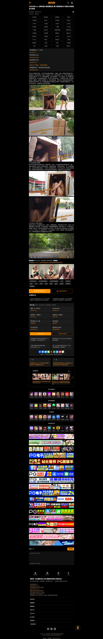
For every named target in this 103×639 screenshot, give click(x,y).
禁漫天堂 (57, 39)
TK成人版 (69, 36)
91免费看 (34, 33)
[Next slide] (72, 377)
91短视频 (46, 36)
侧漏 (51, 283)
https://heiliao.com (34, 57)
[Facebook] (42, 352)
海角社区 (34, 36)
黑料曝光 (32, 286)
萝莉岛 (45, 39)
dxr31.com (55, 316)
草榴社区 (34, 42)
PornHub (34, 39)
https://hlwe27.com (34, 585)
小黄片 (57, 42)
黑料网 (61, 283)
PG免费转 (46, 26)
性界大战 (46, 30)
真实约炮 (46, 17)
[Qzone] (57, 352)
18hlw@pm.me (34, 70)
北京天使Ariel (33, 281)
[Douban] (54, 352)
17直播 (45, 23)
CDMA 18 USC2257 (56, 638)
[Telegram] (45, 352)
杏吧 (34, 46)
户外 (36, 283)
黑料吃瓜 (68, 283)
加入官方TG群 (40, 333)
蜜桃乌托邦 (68, 30)
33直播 (34, 30)
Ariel (62, 281)
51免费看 (46, 33)
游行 (41, 283)
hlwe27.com (33, 52)
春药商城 (57, 17)
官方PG (45, 20)
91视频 (45, 46)
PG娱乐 (57, 23)
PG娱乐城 (34, 20)
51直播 (57, 26)
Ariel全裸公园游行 (43, 281)
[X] (51, 352)
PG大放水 (68, 26)
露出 (56, 283)
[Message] (63, 352)
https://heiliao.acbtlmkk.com (37, 593)
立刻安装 (33, 323)
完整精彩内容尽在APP (40, 291)
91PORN (57, 36)
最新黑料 (37, 13)
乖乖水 (68, 17)
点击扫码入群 (56, 329)
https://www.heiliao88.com (36, 590)
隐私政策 (49, 638)
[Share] (40, 352)
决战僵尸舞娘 (57, 30)
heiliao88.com (33, 62)
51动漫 (57, 46)
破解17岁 (69, 33)
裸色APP (69, 46)
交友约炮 (34, 17)
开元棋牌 (57, 20)
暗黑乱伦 (57, 33)
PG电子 (34, 23)
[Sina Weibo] (60, 352)
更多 (69, 371)
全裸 (31, 283)
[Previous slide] (30, 377)
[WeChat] (48, 352)
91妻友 (68, 39)
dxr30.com (33, 316)
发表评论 (70, 549)
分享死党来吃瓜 (63, 291)
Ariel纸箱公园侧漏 (54, 281)
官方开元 (69, 20)
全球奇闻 (31, 13)
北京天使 (68, 281)
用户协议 (45, 638)
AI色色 (45, 42)
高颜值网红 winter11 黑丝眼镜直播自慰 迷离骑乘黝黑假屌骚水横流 (45, 262)
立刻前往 (55, 323)
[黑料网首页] (51, 3)
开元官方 (69, 23)
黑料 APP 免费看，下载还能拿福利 (38, 65)
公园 (46, 283)
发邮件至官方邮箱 (62, 333)
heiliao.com (55, 310)
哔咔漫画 (69, 42)
